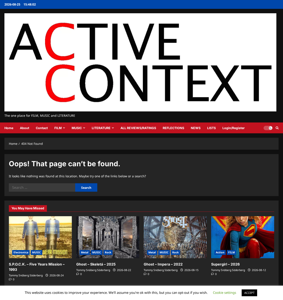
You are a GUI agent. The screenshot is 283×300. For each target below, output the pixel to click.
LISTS (211, 128)
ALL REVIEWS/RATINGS (138, 128)
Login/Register (233, 128)
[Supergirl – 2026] (242, 237)
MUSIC (77, 128)
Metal (84, 252)
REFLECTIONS (173, 128)
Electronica (20, 252)
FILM (58, 128)
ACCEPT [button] (249, 293)
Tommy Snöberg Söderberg (26, 275)
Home (8, 128)
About (24, 128)
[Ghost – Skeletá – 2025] (107, 237)
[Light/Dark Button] (268, 128)
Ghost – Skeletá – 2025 (96, 264)
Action (220, 252)
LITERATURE (101, 128)
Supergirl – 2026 (225, 264)
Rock (108, 252)
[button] (277, 128)
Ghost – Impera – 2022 (163, 264)
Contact (42, 128)
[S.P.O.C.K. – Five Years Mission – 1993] (40, 237)
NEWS (196, 128)
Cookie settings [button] (224, 292)
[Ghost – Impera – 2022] (175, 237)
